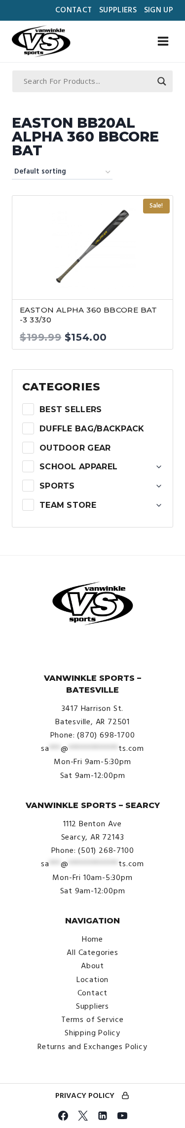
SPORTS (57, 486)
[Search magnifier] (162, 81)
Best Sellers (70, 409)
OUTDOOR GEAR (75, 448)
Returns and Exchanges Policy (92, 1046)
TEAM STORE (67, 505)
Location (92, 979)
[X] (83, 1116)
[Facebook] (63, 1116)
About (92, 965)
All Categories (92, 952)
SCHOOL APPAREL (78, 466)
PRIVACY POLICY (84, 1095)
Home (92, 939)
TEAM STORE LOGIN (125, 1096)
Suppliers (118, 9)
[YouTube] (122, 1116)
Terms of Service (92, 1019)
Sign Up (158, 9)
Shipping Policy (92, 1032)
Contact (73, 9)
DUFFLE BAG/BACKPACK (92, 428)
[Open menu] (162, 41)
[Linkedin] (102, 1116)
